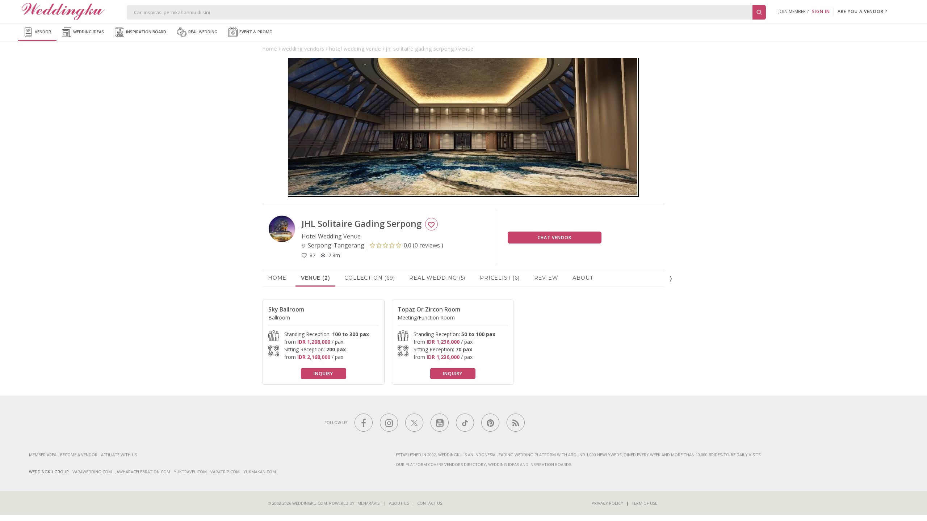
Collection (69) (369, 278)
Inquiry (323, 373)
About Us (399, 503)
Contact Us (429, 503)
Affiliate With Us (119, 454)
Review (546, 278)
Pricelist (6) (499, 278)
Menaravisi (369, 503)
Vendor (42, 31)
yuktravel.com (190, 471)
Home (277, 278)
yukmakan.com (259, 471)
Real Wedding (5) (437, 278)
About (582, 278)
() (423, 245)
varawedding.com (92, 471)
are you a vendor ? (863, 11)
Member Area (42, 454)
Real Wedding (202, 31)
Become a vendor (78, 454)
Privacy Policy (607, 503)
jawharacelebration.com (143, 471)
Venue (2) (315, 278)
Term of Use (644, 503)
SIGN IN (821, 11)
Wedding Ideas (88, 31)
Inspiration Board (145, 31)
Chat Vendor (554, 237)
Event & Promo (255, 31)
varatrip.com (225, 471)
